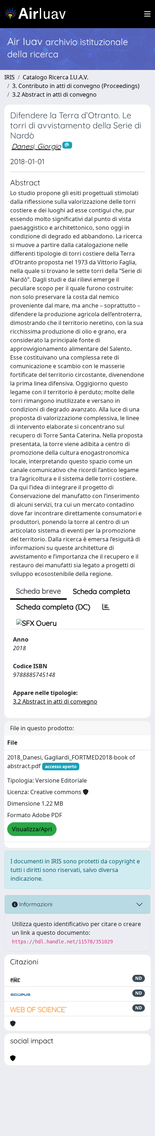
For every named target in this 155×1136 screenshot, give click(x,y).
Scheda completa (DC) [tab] (53, 606)
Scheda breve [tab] (38, 590)
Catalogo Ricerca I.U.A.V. (55, 77)
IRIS (9, 77)
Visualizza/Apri (32, 829)
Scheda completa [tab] (101, 591)
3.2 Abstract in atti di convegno (54, 94)
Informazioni (35, 904)
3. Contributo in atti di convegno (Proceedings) (76, 86)
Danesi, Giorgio (36, 146)
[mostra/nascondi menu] (147, 14)
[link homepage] (37, 14)
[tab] (106, 607)
